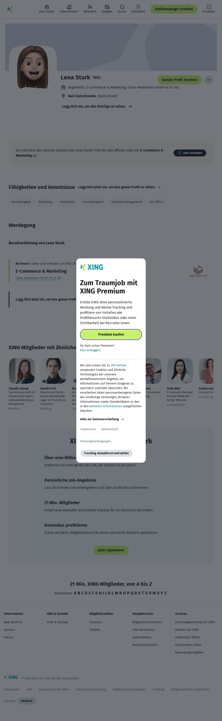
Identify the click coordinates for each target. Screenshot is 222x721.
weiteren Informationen (106, 406)
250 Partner (119, 365)
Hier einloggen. (90, 350)
